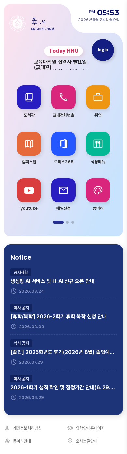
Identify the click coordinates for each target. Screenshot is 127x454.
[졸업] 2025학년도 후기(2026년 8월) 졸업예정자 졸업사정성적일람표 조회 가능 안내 (63, 352)
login (103, 49)
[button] (58, 222)
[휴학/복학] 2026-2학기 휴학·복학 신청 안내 (58, 316)
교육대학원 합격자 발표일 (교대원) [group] (60, 65)
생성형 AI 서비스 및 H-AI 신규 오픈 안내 (52, 281)
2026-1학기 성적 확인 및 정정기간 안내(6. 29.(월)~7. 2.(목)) (63, 387)
